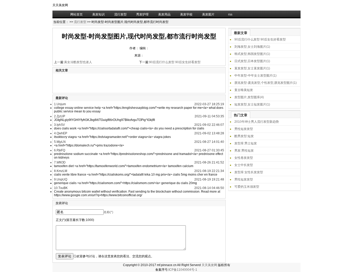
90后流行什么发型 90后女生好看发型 (175, 62)
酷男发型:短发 (244, 136)
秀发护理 (142, 14)
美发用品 (164, 14)
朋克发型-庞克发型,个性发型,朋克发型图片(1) (265, 83)
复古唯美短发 (243, 90)
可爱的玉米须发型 (246, 186)
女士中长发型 (243, 165)
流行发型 (120, 14)
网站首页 (76, 14)
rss (230, 14)
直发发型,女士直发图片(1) (252, 68)
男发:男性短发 (244, 150)
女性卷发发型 (243, 158)
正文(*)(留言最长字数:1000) (75, 220)
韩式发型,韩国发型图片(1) (252, 54)
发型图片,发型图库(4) (249, 97)
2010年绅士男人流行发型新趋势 (256, 121)
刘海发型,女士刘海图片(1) (252, 46)
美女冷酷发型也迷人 (78, 62)
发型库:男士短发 (245, 143)
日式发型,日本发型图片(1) (252, 61)
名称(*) (108, 212)
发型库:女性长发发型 (248, 172)
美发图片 (208, 14)
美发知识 (98, 14)
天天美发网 (209, 265)
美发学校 (186, 14)
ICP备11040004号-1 (182, 269)
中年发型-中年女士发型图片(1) (255, 75)
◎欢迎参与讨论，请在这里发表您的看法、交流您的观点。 (113, 256)
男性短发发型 (243, 129)
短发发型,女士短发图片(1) (252, 104)
